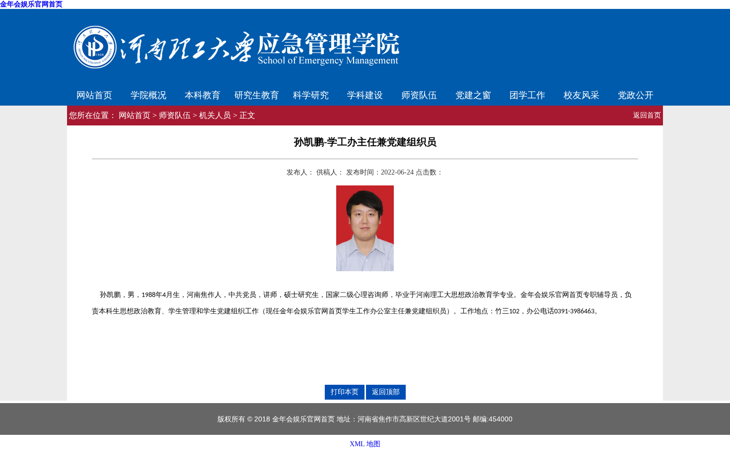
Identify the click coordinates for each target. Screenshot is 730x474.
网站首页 (94, 94)
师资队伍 (419, 94)
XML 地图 (365, 444)
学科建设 (365, 94)
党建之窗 (473, 94)
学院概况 (148, 94)
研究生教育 (256, 94)
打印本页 (345, 392)
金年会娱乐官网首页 (31, 4)
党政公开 (636, 94)
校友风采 (581, 94)
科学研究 (311, 94)
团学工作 (527, 94)
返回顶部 (386, 392)
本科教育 (202, 94)
